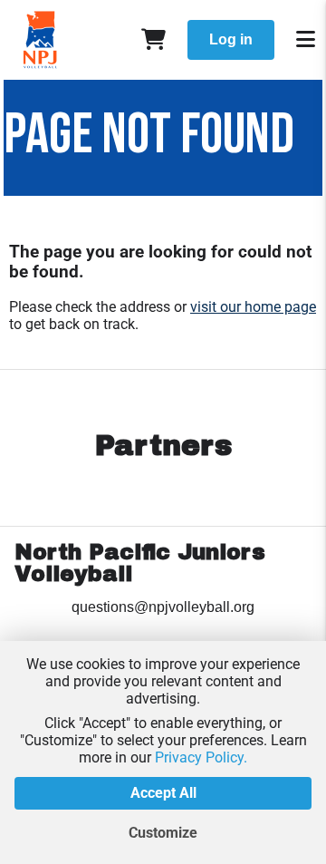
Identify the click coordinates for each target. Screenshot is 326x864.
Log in (231, 39)
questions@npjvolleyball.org (163, 607)
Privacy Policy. (201, 757)
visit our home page (253, 307)
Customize (163, 832)
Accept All (163, 792)
